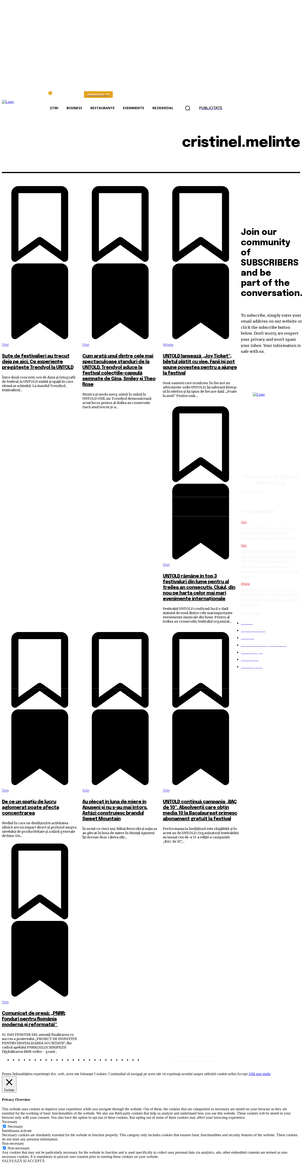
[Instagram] (262, 1059)
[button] (187, 108)
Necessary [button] (9, 1122)
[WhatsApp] (284, 1059)
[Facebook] (251, 1059)
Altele (168, 344)
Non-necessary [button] (13, 1143)
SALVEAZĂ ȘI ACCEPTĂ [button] (23, 1161)
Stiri (5, 344)
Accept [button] (242, 1074)
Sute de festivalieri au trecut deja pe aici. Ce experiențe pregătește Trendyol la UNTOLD (37, 362)
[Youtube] (295, 1059)
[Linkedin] (273, 1059)
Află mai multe (259, 1074)
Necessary (15, 1126)
